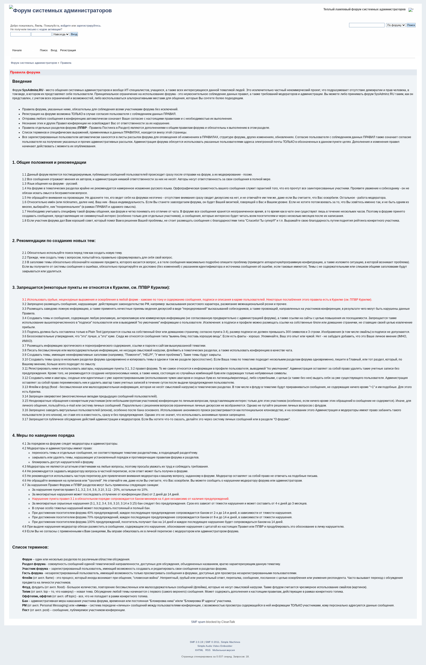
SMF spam (198, 622)
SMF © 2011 (212, 642)
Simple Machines (230, 642)
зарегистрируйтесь (89, 25)
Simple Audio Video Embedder (214, 646)
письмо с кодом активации (44, 29)
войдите (66, 25)
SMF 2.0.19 (196, 642)
